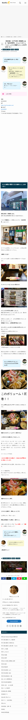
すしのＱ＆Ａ (6, 651)
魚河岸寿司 (4, 109)
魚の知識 (5, 654)
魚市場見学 (5, 667)
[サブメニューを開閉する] (25, 649)
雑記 (4, 709)
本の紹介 (5, 664)
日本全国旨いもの (7, 670)
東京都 (12, 49)
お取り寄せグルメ (7, 697)
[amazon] (18, 626)
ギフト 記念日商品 (7, 700)
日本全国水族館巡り (7, 682)
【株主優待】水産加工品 (8, 642)
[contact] (21, 626)
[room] (15, 626)
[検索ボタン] (20, 3)
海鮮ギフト (5, 694)
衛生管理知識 (6, 712)
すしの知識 (5, 648)
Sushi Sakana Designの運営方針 (10, 636)
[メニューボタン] (25, 3)
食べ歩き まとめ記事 (8, 685)
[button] (3, 578)
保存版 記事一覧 (7, 706)
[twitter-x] (10, 626)
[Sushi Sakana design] (9, 3)
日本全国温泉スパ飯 (7, 676)
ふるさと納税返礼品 (7, 679)
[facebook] (7, 626)
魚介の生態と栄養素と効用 (9, 661)
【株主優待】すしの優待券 (9, 639)
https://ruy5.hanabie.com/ (7, 105)
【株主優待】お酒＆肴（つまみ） (10, 645)
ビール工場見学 (6, 688)
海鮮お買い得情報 (7, 691)
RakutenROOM (14, 621)
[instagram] (13, 626)
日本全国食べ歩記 (6, 49)
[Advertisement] (14, 21)
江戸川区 (16, 49)
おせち (4, 703)
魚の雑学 (5, 658)
